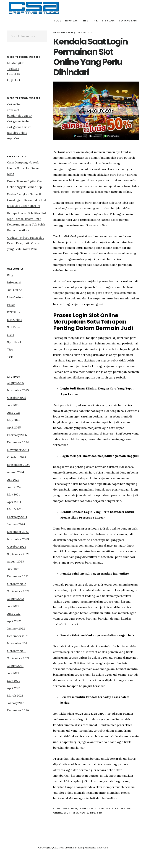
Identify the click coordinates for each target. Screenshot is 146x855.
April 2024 (14, 502)
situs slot (13, 110)
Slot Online (14, 319)
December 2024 (18, 442)
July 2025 (13, 405)
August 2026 (15, 383)
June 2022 (13, 613)
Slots (84, 812)
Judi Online (102, 808)
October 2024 (16, 457)
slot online (14, 104)
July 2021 (13, 673)
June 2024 (14, 487)
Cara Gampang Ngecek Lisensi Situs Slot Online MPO (23, 168)
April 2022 (14, 621)
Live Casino (15, 297)
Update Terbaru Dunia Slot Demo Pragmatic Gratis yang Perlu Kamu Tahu (25, 243)
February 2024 (17, 517)
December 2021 (17, 636)
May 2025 (13, 420)
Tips (92, 812)
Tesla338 (13, 68)
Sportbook (14, 342)
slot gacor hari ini (19, 127)
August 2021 (15, 665)
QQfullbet (13, 80)
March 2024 (15, 509)
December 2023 (18, 531)
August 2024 (15, 472)
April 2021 (13, 688)
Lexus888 (13, 74)
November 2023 (18, 539)
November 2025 (18, 390)
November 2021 (17, 643)
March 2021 (15, 695)
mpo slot (13, 138)
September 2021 (18, 658)
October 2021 (16, 651)
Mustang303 (15, 63)
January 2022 (16, 628)
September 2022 (18, 591)
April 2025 (14, 427)
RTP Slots (118, 808)
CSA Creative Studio (34, 8)
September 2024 (18, 464)
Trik (100, 812)
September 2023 (18, 554)
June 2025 (13, 412)
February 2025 (17, 435)
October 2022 (16, 584)
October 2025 (16, 397)
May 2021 (13, 680)
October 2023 (16, 546)
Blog (74, 808)
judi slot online (17, 132)
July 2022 (13, 606)
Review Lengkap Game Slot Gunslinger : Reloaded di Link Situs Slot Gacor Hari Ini (26, 200)
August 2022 (15, 598)
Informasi (86, 808)
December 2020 (18, 710)
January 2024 (16, 524)
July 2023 (13, 569)
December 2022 (18, 576)
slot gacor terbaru (19, 121)
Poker (11, 305)
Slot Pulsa (71, 812)
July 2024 (13, 479)
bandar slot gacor (19, 115)
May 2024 (13, 494)
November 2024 (18, 450)
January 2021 (16, 703)
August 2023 (15, 561)
